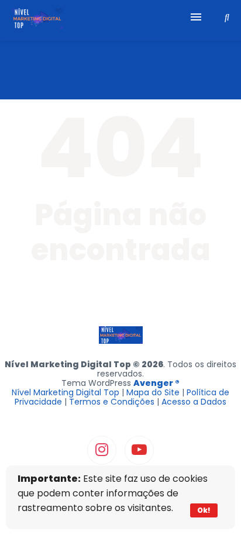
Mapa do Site (153, 392)
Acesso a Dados (193, 402)
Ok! (204, 510)
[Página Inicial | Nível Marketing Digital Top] (37, 20)
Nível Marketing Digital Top (65, 392)
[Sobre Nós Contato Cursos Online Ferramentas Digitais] (120, 20)
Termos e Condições (111, 402)
